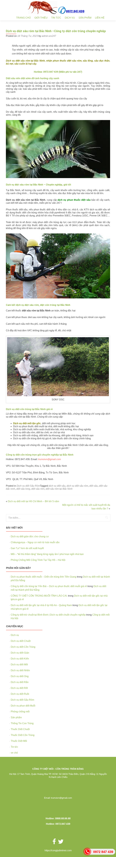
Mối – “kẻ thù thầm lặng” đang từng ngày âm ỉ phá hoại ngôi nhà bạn (47, 554)
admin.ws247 (49, 36)
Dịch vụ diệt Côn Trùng (23, 647)
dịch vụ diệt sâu (57, 486)
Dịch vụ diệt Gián (20, 652)
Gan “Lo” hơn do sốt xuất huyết (27, 548)
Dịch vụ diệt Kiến (20, 658)
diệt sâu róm (37, 489)
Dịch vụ (70, 17)
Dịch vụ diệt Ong (20, 676)
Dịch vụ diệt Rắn (20, 682)
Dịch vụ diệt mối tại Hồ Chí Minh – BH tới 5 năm (33, 501)
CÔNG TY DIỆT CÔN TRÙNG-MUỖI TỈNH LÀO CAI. (39, 595)
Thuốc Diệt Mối (19, 741)
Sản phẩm (85, 17)
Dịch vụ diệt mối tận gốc (27, 423)
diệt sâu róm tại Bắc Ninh (59, 489)
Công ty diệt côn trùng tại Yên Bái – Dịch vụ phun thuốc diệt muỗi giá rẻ (49, 586)
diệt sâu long (23, 489)
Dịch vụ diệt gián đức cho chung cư (30, 536)
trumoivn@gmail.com (49, 459)
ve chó (14, 752)
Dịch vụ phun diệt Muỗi (23, 705)
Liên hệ (100, 17)
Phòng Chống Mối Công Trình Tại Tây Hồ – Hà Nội (38, 560)
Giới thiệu (41, 17)
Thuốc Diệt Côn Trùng (22, 735)
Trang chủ (23, 17)
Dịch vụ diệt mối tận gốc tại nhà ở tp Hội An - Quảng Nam (41, 605)
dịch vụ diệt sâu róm (77, 486)
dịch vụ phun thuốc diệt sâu (74, 200)
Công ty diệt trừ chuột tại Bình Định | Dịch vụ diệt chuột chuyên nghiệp (48, 614)
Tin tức (56, 17)
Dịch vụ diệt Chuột (21, 641)
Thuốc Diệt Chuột (20, 729)
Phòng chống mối (20, 711)
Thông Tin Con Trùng (22, 723)
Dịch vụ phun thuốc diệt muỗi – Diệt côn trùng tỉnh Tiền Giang (43, 576)
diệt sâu (93, 486)
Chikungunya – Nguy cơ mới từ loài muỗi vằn (35, 542)
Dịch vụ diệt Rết (19, 688)
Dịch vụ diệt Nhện (20, 670)
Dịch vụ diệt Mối (19, 664)
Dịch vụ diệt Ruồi (20, 694)
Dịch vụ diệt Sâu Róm (28, 486)
